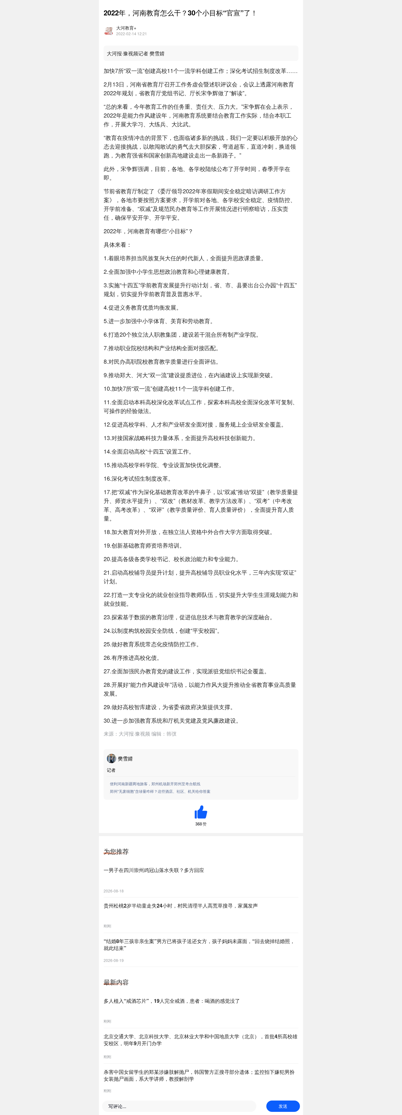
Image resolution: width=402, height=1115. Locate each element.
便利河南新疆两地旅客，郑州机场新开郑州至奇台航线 (155, 783)
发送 (283, 1106)
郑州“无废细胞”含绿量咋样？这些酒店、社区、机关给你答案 (160, 791)
